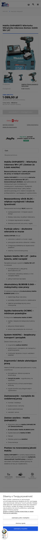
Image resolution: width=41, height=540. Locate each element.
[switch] (4, 537)
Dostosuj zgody (20, 523)
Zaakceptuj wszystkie (20, 528)
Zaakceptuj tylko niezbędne (20, 518)
